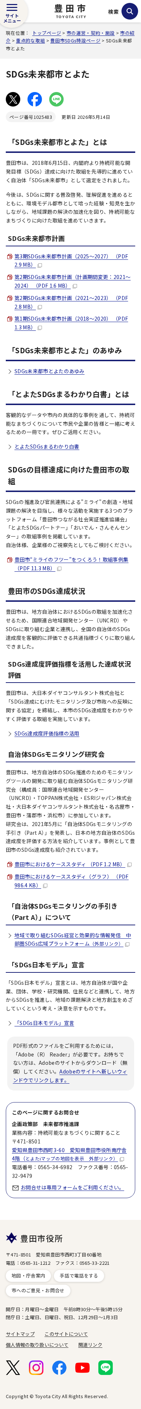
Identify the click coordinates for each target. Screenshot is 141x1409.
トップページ (46, 32)
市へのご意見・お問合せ (38, 1290)
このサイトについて (66, 1333)
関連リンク (90, 1344)
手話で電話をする (79, 1275)
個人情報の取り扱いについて (37, 1344)
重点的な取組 (30, 40)
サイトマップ (20, 1333)
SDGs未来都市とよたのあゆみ (49, 371)
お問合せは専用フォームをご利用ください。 (72, 1187)
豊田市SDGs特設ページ (75, 40)
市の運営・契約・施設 (91, 32)
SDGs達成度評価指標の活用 (46, 733)
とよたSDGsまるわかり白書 (46, 446)
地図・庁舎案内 (28, 1275)
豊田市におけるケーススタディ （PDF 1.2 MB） (69, 864)
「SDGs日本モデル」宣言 (44, 1022)
